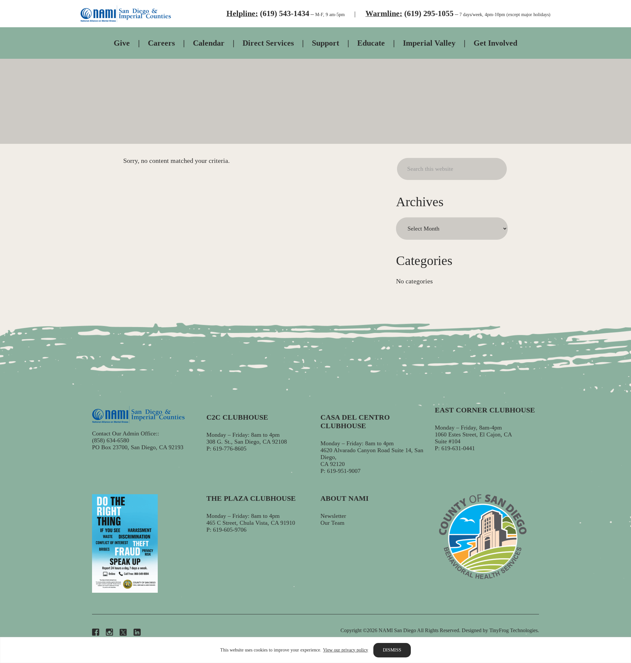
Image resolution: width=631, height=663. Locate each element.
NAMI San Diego (126, 13)
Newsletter (333, 516)
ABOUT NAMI (344, 498)
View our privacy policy (345, 650)
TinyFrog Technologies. (514, 630)
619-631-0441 (458, 448)
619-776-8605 (229, 448)
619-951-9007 (344, 471)
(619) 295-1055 (429, 13)
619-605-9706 (229, 529)
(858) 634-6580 (110, 440)
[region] (315, 650)
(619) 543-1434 (284, 13)
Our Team (332, 522)
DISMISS (392, 650)
